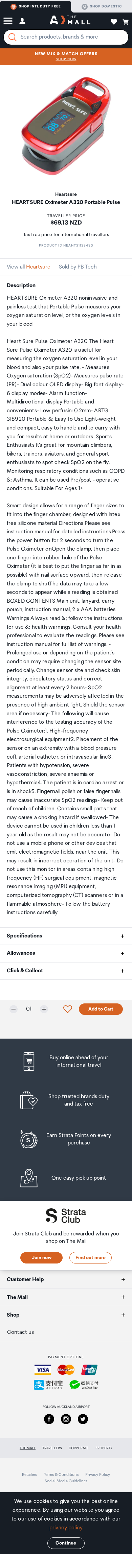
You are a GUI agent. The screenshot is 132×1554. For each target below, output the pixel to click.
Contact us (20, 1332)
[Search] (12, 37)
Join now (41, 1257)
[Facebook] (49, 1419)
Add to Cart (100, 1009)
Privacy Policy (97, 1474)
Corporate (79, 1448)
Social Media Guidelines (66, 1481)
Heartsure (38, 267)
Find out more (90, 1257)
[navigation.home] (69, 21)
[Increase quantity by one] (44, 1009)
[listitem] (66, 1061)
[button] (8, 21)
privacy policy (66, 1528)
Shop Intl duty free (40, 6)
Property (103, 1448)
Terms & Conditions (61, 1474)
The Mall (28, 1448)
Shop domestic (106, 6)
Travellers (52, 1448)
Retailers (29, 1474)
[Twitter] (83, 1419)
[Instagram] (66, 1419)
